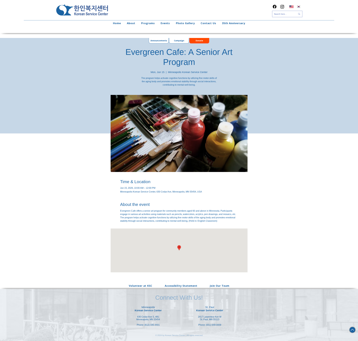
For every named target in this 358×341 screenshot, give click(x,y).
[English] (291, 6)
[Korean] (298, 6)
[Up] (352, 330)
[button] (131, 23)
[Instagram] (282, 6)
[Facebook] (274, 6)
